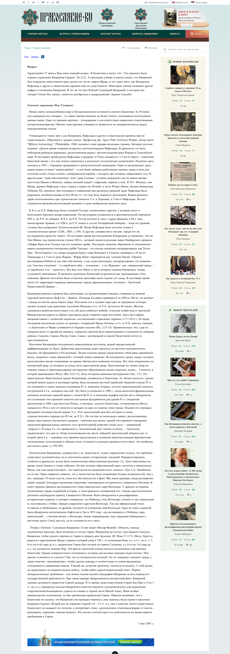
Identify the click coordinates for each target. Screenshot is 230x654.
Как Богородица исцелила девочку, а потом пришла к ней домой (183, 425)
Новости (175, 34)
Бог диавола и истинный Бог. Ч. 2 (183, 278)
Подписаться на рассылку (158, 2)
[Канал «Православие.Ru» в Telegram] (52, 2)
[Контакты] (57, 2)
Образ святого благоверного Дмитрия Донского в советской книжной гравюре (183, 138)
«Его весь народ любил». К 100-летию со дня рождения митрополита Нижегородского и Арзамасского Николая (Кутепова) (183, 475)
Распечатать (152, 48)
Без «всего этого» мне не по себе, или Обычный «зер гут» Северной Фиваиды (183, 231)
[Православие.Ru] (56, 17)
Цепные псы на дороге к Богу (183, 184)
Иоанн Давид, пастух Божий (183, 336)
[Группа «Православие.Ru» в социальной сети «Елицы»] (48, 2)
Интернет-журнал (110, 34)
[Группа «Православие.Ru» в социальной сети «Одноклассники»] (28, 2)
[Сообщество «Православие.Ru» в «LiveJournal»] (38, 2)
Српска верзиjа (201, 2)
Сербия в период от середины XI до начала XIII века (183, 89)
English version (182, 2)
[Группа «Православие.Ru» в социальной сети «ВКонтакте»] (23, 2)
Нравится (35, 56)
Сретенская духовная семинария (141, 25)
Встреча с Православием (74, 34)
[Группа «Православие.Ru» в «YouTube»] (43, 2)
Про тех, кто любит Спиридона (183, 380)
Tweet (26, 56)
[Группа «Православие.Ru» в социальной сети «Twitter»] (33, 2)
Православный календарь (107, 24)
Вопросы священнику (145, 34)
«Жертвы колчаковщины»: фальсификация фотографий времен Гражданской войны (183, 527)
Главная (27, 48)
